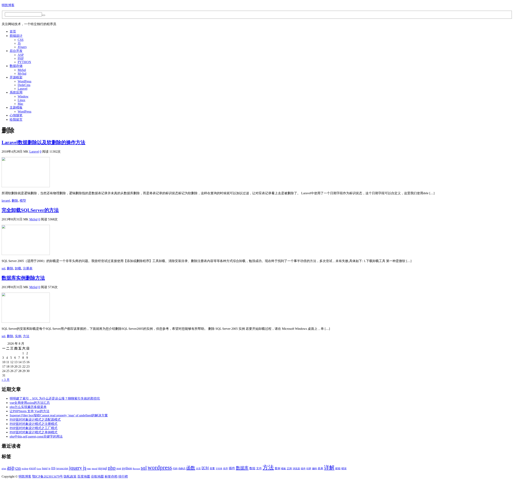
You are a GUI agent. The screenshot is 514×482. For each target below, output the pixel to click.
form (39, 469)
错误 (344, 468)
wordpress (160, 467)
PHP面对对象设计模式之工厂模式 (33, 428)
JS (19, 43)
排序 (225, 468)
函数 (190, 468)
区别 (205, 468)
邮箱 (338, 468)
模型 (23, 200)
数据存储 (16, 66)
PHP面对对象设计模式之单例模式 (33, 432)
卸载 (18, 268)
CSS (20, 39)
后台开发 (16, 50)
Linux (21, 100)
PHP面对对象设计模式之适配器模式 (35, 419)
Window (23, 96)
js (84, 468)
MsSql (22, 70)
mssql (94, 468)
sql (3, 268)
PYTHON (24, 62)
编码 (314, 468)
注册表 (28, 268)
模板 (283, 468)
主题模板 (16, 107)
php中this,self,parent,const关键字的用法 (36, 436)
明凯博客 (8, 5)
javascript (62, 468)
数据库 (242, 468)
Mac (20, 103)
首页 (13, 31)
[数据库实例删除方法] (26, 321)
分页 (198, 468)
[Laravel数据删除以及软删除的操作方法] (26, 186)
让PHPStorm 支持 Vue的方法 (29, 411)
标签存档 (111, 476)
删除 (15, 200)
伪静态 (182, 468)
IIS (53, 468)
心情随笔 (16, 115)
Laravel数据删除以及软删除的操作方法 (43, 142)
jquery (75, 467)
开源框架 (16, 77)
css (18, 468)
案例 (277, 468)
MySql (22, 73)
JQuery (22, 47)
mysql (102, 468)
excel (32, 468)
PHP (21, 58)
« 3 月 (6, 379)
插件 (232, 468)
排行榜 (123, 476)
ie (49, 468)
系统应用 (16, 92)
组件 (303, 468)
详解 (329, 468)
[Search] (43, 15)
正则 (289, 468)
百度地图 (83, 476)
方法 (26, 336)
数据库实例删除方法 (23, 278)
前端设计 (16, 35)
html (45, 468)
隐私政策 (70, 476)
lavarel (6, 200)
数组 (252, 468)
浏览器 (296, 468)
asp (10, 468)
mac (89, 468)
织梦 (308, 468)
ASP (21, 55)
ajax (4, 468)
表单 (320, 468)
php (112, 468)
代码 (175, 468)
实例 (18, 336)
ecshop (25, 468)
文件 (259, 468)
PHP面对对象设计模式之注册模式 (33, 423)
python (127, 468)
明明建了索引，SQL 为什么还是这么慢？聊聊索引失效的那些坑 (55, 398)
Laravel (22, 88)
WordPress (24, 81)
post (118, 468)
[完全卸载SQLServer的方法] (26, 254)
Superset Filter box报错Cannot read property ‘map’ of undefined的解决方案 (59, 415)
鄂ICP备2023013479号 (47, 476)
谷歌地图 (97, 476)
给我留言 (16, 119)
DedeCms (24, 85)
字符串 (219, 469)
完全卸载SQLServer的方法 (30, 210)
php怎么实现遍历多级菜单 (28, 407)
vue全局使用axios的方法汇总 (30, 402)
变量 (212, 468)
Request (136, 469)
